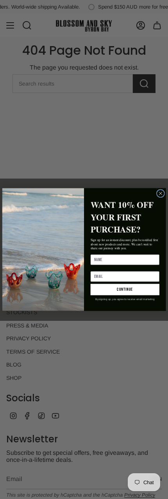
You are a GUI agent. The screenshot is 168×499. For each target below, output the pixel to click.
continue (125, 289)
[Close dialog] (160, 193)
